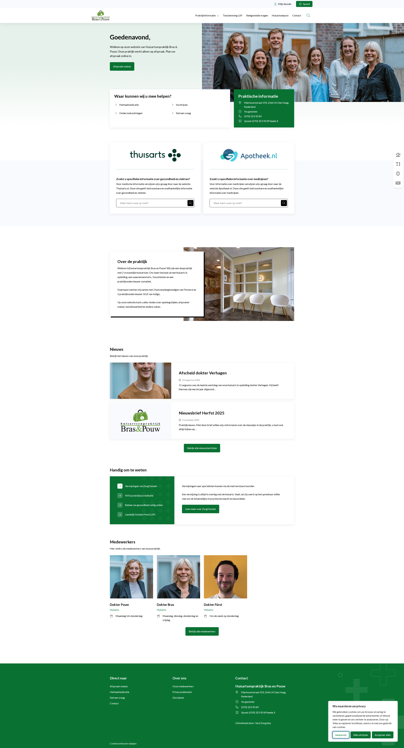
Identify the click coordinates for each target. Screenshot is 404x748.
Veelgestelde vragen (257, 15)
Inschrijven (182, 104)
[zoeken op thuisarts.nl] (190, 203)
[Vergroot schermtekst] (398, 164)
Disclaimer (178, 697)
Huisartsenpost (280, 15)
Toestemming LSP (232, 15)
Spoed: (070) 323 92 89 (261, 120)
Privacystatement (182, 691)
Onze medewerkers (183, 686)
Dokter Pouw (119, 604)
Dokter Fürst (213, 604)
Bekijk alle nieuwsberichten (202, 447)
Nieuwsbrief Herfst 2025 (201, 413)
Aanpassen (341, 734)
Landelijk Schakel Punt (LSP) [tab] (140, 514)
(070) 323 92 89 (252, 116)
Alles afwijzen (360, 734)
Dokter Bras (165, 604)
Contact (296, 15)
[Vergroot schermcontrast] (398, 173)
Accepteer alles (383, 734)
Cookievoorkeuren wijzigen (123, 743)
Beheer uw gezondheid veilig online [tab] (144, 504)
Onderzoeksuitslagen (131, 113)
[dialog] (363, 721)
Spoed (306, 3)
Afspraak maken (122, 66)
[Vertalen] (398, 183)
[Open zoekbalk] (308, 15)
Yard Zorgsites (263, 722)
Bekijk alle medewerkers (202, 631)
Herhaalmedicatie (129, 104)
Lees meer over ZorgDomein (200, 508)
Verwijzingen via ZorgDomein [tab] (141, 486)
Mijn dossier (284, 3)
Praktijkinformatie (205, 15)
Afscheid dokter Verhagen (203, 372)
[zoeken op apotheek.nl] (284, 203)
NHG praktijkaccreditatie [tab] (139, 495)
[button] (398, 154)
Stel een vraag (183, 113)
